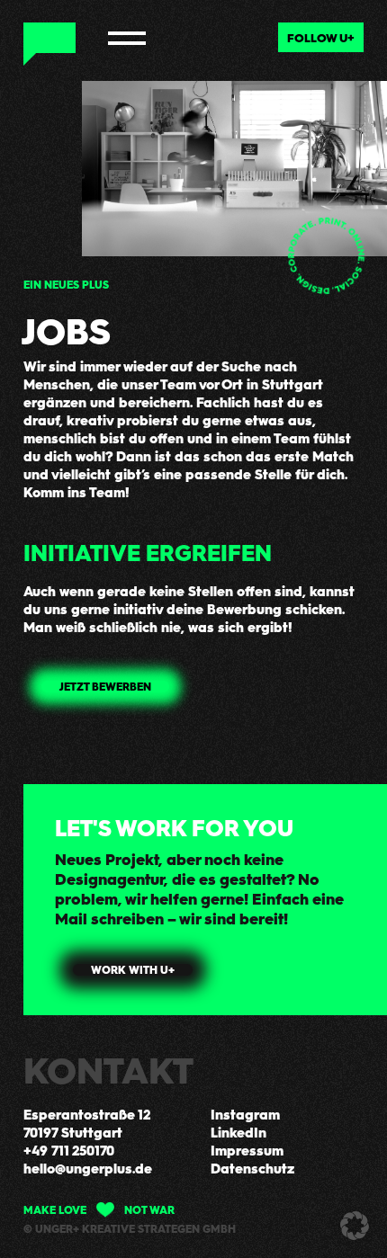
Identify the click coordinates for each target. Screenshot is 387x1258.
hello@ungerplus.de (87, 1168)
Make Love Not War (99, 1209)
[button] (354, 1225)
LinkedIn (238, 1132)
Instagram (245, 1114)
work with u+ (133, 970)
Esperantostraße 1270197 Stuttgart (86, 1123)
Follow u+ (321, 37)
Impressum (247, 1150)
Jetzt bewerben (105, 686)
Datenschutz (252, 1168)
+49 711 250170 (68, 1150)
